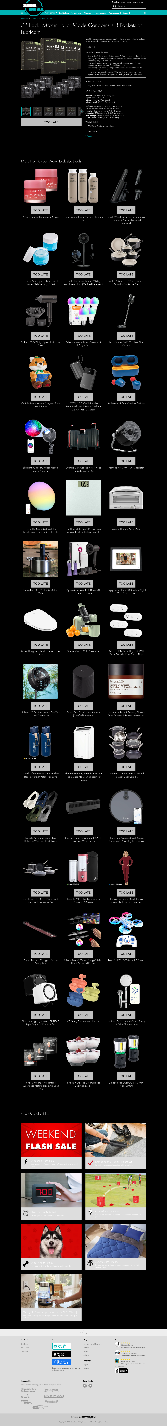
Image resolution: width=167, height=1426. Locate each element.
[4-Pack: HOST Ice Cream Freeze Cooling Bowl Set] (83, 1070)
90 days (88, 136)
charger (142, 2)
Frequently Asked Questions (92, 1344)
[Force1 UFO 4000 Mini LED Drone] (126, 948)
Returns (86, 1351)
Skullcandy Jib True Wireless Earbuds (126, 403)
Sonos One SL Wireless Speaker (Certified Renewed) (83, 714)
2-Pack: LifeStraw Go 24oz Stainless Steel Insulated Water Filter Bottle (40, 775)
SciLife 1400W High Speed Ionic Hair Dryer (40, 343)
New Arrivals (76, 12)
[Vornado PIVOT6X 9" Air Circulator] (126, 455)
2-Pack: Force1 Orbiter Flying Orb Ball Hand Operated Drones (83, 961)
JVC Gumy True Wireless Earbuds (83, 1021)
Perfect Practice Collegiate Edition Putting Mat (41, 961)
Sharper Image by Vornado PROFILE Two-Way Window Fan (83, 839)
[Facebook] (85, 1386)
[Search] (114, 6)
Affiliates (86, 1355)
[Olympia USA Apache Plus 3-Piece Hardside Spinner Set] (83, 455)
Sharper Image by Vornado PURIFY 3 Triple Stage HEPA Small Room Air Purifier (83, 777)
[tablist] (51, 111)
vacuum (129, 2)
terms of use (76, 1368)
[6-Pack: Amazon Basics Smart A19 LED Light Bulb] (83, 330)
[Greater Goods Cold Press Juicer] (83, 639)
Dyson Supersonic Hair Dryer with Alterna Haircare (83, 591)
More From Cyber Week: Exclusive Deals (51, 161)
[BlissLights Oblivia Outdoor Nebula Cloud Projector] (40, 455)
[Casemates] (42, 1407)
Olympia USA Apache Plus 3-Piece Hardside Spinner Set (83, 469)
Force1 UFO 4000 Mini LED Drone (126, 960)
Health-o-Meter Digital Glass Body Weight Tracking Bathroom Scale (83, 530)
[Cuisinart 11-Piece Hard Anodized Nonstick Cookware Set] (126, 761)
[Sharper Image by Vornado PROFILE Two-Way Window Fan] (83, 825)
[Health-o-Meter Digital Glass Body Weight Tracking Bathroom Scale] (83, 517)
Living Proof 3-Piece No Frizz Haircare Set (83, 218)
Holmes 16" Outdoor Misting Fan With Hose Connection (40, 714)
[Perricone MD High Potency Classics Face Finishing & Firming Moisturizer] (126, 700)
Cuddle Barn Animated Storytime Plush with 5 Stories (40, 405)
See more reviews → (121, 1366)
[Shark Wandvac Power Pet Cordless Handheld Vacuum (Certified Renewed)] (126, 204)
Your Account (115, 12)
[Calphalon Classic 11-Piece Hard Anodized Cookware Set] (40, 887)
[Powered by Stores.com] (83, 1417)
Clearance (89, 12)
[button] (22, 12)
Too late (51, 122)
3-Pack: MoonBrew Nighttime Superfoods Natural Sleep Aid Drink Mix (40, 1086)
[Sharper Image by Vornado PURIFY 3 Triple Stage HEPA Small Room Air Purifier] (83, 761)
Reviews (118, 1340)
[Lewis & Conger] (54, 1390)
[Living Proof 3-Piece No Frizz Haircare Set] (83, 204)
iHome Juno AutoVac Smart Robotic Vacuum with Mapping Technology (126, 839)
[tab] (26, 111)
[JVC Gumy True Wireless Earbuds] (83, 1009)
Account (55, 1340)
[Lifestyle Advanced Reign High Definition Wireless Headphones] (40, 825)
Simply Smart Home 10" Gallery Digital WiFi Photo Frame (126, 591)
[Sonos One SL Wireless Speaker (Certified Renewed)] (83, 700)
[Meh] (31, 1396)
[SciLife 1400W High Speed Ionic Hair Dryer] (40, 330)
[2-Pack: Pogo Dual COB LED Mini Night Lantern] (126, 1070)
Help (85, 1340)
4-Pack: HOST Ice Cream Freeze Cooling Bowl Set (83, 1084)
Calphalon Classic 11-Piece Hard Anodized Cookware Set (40, 900)
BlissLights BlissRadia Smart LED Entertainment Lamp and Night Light (40, 530)
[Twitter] (90, 1386)
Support (126, 12)
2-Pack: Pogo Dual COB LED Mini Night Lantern (126, 1084)
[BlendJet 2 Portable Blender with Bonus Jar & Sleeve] (83, 887)
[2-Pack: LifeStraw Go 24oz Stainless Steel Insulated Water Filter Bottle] (40, 761)
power (135, 2)
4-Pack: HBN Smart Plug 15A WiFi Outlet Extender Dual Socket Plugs (126, 652)
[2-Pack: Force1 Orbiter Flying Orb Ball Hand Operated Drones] (83, 948)
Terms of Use (104, 1422)
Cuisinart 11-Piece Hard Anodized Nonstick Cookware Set (126, 775)
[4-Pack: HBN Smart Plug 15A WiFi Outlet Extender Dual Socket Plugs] (126, 639)
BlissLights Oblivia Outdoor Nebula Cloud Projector (40, 469)
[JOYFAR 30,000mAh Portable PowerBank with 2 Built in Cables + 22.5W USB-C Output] (83, 391)
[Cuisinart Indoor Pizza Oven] (126, 517)
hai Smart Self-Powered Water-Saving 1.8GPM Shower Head (126, 1023)
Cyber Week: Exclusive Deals (42, 18)
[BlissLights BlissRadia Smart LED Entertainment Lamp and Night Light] (40, 517)
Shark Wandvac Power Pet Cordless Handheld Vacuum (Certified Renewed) (126, 220)
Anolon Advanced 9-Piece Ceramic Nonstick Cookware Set (126, 282)
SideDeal (24, 18)
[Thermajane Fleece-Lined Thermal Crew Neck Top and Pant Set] (126, 887)
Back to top (83, 1333)
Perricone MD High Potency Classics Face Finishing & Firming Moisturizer (126, 714)
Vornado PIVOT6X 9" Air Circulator (126, 467)
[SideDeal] (31, 1402)
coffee (123, 2)
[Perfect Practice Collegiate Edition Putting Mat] (40, 948)
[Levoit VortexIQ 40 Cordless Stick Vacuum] (126, 330)
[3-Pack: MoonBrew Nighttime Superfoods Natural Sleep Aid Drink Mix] (40, 1070)
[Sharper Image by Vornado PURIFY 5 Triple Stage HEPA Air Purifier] (40, 1009)
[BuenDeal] (54, 1402)
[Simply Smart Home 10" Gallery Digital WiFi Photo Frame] (126, 578)
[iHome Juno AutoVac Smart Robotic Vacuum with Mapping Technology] (126, 825)
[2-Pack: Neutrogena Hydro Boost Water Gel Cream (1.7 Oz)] (40, 269)
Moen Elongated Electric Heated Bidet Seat (40, 652)
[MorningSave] (54, 1396)
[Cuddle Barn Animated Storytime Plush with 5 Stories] (40, 391)
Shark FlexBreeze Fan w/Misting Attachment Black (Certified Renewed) (83, 282)
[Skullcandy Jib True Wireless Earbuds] (126, 391)
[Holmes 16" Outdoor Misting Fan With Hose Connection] (40, 700)
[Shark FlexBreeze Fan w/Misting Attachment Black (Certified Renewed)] (83, 269)
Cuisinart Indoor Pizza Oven (126, 529)
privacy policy (59, 1370)
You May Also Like (35, 1113)
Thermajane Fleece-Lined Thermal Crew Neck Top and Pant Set (126, 900)
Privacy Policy (94, 1422)
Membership (101, 12)
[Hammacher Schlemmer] (31, 1390)
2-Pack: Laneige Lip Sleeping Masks (40, 217)
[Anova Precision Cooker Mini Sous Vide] (40, 578)
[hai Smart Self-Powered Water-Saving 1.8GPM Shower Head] (126, 1009)
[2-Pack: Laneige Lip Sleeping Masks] (40, 204)
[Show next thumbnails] (82, 111)
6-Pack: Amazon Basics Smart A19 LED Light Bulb (83, 343)
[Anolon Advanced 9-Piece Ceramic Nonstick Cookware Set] (126, 269)
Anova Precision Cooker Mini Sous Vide (40, 591)
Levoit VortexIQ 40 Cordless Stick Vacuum (126, 343)
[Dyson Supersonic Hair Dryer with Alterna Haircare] (83, 578)
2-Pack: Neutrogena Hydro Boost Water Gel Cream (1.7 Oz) (41, 282)
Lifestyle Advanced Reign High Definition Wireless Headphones (40, 839)
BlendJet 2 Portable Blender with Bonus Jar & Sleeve (83, 900)
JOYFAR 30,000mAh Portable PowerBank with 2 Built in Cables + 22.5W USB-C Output (83, 406)
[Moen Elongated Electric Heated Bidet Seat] (40, 639)
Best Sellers (64, 12)
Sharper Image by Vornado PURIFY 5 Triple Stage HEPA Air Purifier (40, 1023)
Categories (50, 12)
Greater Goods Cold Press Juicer (83, 651)
